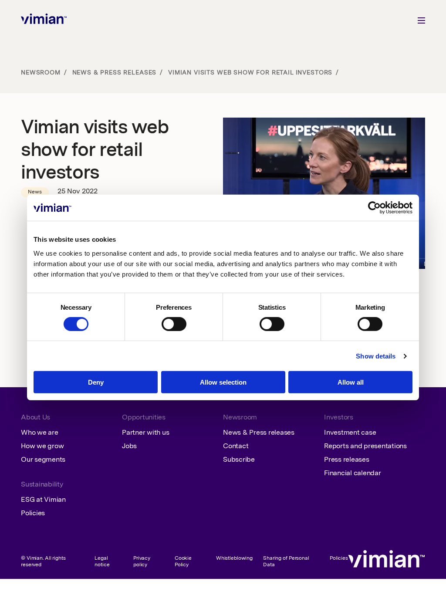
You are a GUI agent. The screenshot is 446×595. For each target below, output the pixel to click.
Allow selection (223, 382)
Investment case (350, 432)
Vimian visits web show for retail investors (250, 73)
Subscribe (239, 459)
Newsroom (41, 73)
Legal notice (102, 562)
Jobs (129, 446)
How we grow (42, 446)
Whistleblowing (234, 558)
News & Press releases (114, 73)
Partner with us (145, 432)
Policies (33, 513)
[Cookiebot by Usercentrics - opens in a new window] (374, 207)
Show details (375, 356)
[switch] (174, 324)
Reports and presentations (365, 446)
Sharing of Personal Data (286, 562)
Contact (235, 446)
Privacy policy (141, 562)
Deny (96, 382)
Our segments (43, 459)
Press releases (346, 459)
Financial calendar (352, 473)
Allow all (351, 382)
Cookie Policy (183, 562)
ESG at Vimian (43, 500)
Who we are (39, 432)
